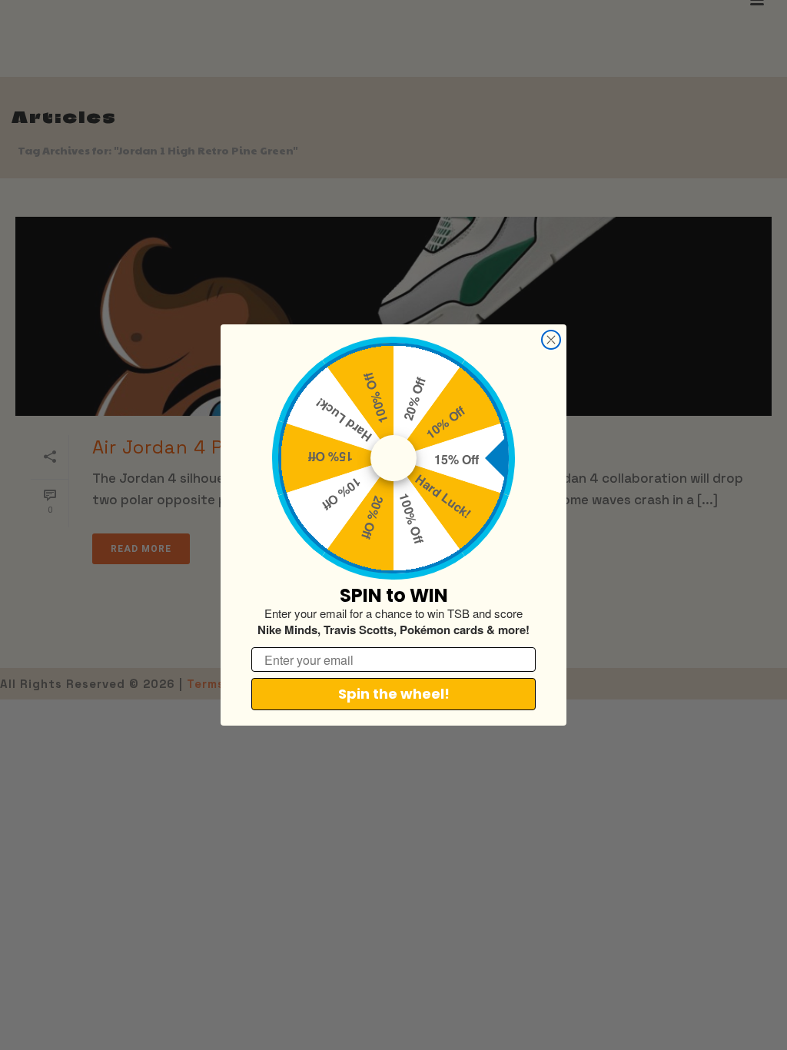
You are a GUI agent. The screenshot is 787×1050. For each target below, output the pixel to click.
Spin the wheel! (394, 693)
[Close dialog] (551, 340)
